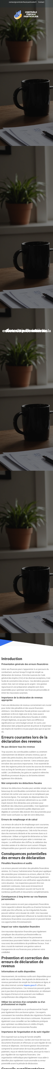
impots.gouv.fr (30, 985)
